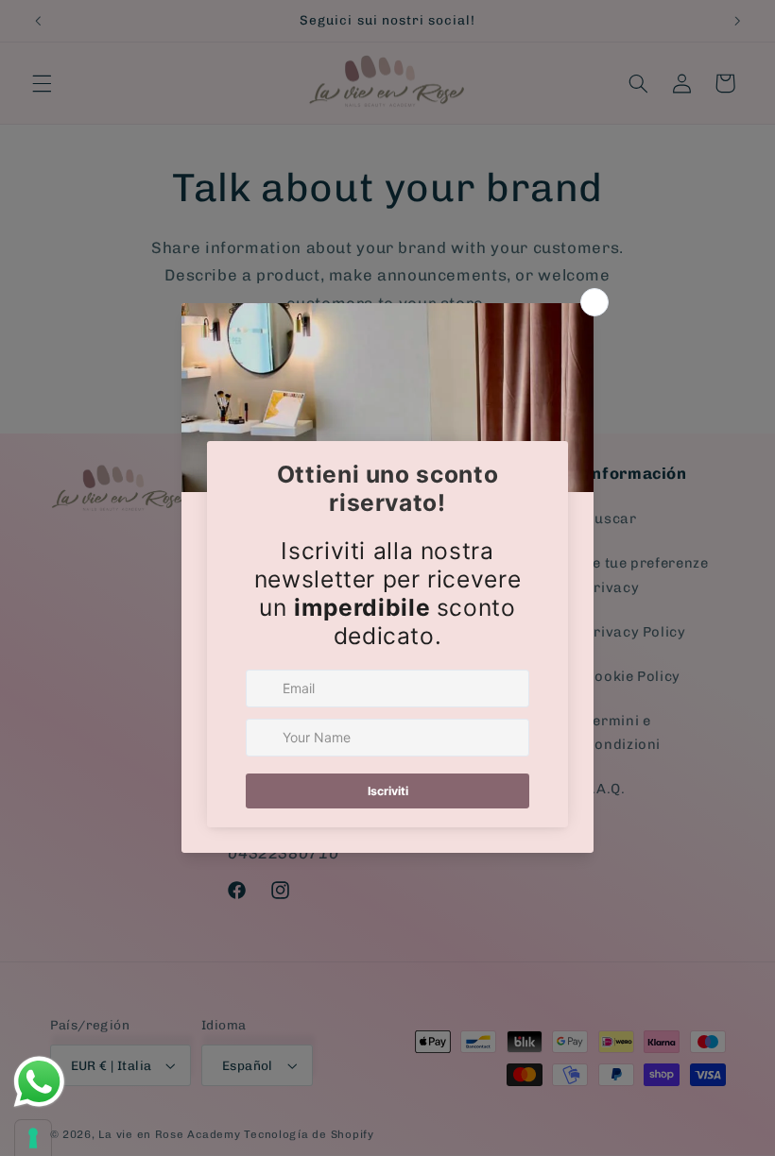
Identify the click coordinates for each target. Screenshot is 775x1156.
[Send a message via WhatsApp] (39, 1082)
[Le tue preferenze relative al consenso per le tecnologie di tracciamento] (33, 1138)
